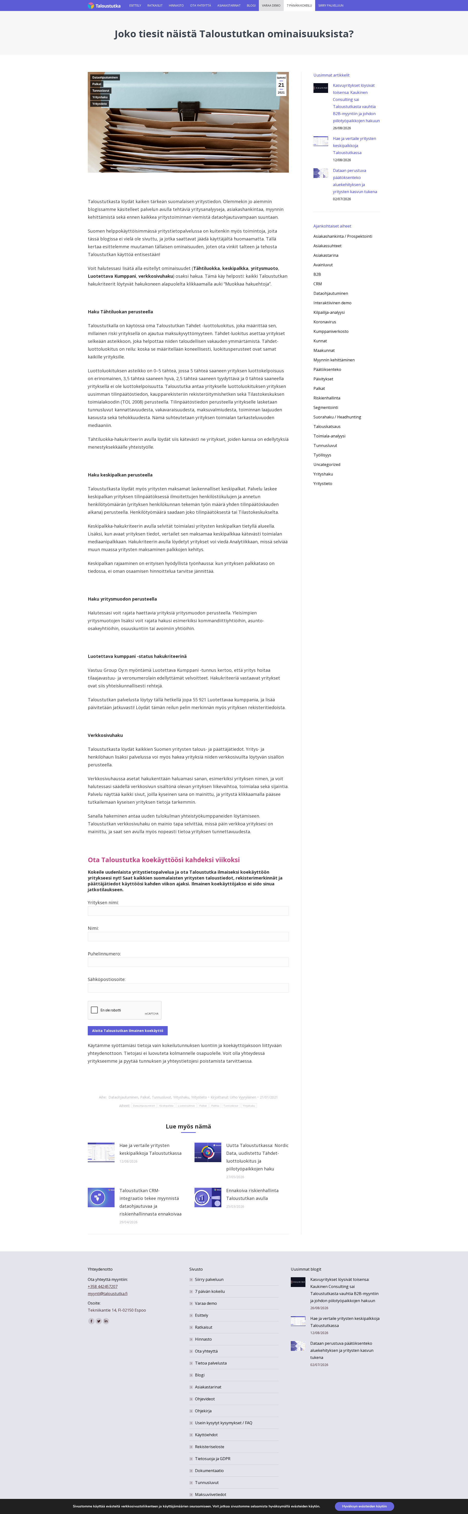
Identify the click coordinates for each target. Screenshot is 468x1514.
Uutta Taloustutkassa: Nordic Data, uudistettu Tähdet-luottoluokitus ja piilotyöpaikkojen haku (257, 1157)
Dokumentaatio (209, 1470)
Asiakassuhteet (327, 245)
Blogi (200, 1375)
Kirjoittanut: (233, 1097)
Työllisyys (322, 455)
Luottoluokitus (186, 1105)
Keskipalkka (166, 1105)
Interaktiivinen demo (332, 303)
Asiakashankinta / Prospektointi (342, 236)
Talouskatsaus (327, 426)
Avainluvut (323, 264)
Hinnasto (203, 1339)
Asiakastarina (325, 255)
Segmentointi (325, 407)
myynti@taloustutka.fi (107, 1293)
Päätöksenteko (327, 369)
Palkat (96, 84)
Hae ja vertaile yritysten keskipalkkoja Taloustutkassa (150, 1149)
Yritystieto (99, 104)
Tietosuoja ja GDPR (212, 1458)
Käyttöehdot (206, 1434)
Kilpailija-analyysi (329, 312)
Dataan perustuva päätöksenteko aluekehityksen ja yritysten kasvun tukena (355, 181)
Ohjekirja (203, 1411)
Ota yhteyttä (206, 1351)
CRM (317, 284)
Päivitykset (323, 379)
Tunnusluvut (100, 90)
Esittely (201, 1315)
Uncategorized (326, 464)
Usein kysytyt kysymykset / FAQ (223, 1422)
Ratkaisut (203, 1327)
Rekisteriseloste (209, 1446)
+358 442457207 (102, 1286)
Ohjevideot (205, 1399)
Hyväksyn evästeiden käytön (364, 1506)
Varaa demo (206, 1303)
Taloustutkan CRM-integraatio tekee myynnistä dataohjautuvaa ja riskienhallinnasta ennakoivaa (150, 1202)
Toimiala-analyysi (329, 436)
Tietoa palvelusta (211, 1363)
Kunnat (320, 341)
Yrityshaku (99, 97)
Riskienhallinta (326, 398)
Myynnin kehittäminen (334, 360)
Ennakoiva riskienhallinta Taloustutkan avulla (252, 1194)
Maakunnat (324, 350)
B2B (317, 274)
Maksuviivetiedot (210, 1494)
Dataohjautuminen (105, 77)
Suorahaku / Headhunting (337, 417)
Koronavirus (324, 322)
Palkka (215, 1105)
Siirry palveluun (209, 1279)
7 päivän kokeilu (210, 1291)
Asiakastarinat (208, 1387)
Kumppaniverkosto (331, 331)
